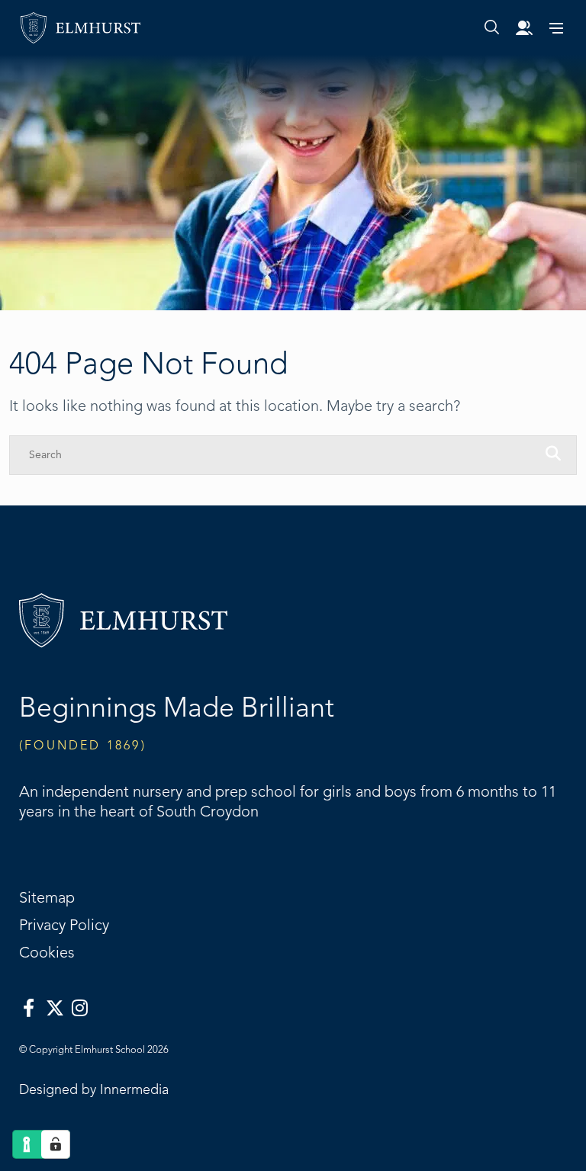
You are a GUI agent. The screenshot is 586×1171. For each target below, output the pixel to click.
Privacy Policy (64, 925)
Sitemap (47, 898)
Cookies (47, 953)
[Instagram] (80, 1008)
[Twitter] (55, 1008)
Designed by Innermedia (94, 1089)
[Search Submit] (492, 27)
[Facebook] (28, 1008)
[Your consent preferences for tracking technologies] (55, 1144)
